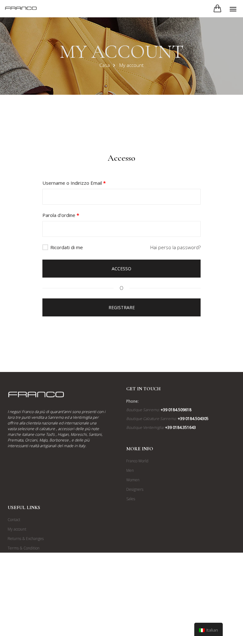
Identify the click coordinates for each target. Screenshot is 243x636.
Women (133, 480)
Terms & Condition (24, 548)
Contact (14, 519)
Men (130, 470)
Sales (130, 498)
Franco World (137, 461)
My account (17, 529)
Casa (104, 65)
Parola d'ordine (60, 215)
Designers (134, 489)
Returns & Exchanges (26, 538)
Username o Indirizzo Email (74, 183)
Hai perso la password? (175, 247)
